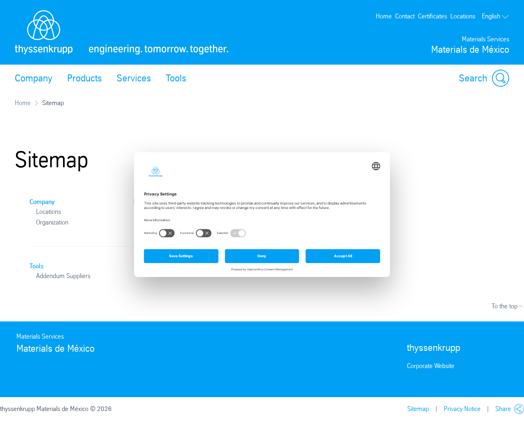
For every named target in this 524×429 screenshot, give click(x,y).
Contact (405, 16)
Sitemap (418, 409)
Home (384, 16)
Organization (52, 222)
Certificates (432, 16)
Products (84, 78)
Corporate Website (430, 366)
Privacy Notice (462, 409)
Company (33, 78)
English (491, 16)
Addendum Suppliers (63, 276)
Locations (462, 16)
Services (134, 78)
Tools (176, 78)
